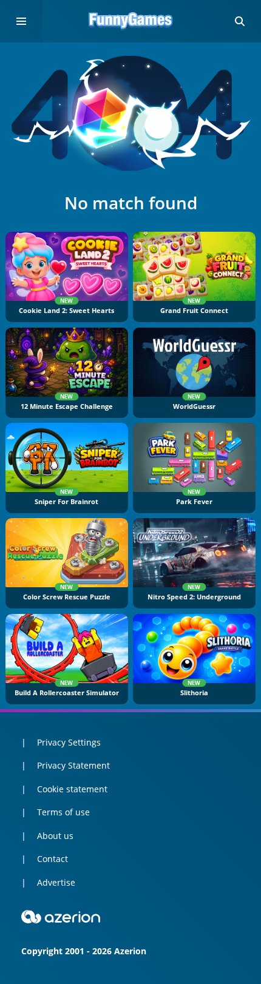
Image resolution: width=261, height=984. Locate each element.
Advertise (56, 882)
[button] (240, 21)
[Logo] (130, 21)
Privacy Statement (73, 765)
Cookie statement (72, 789)
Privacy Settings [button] (69, 742)
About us (55, 835)
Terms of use (63, 812)
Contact (52, 858)
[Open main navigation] (21, 21)
